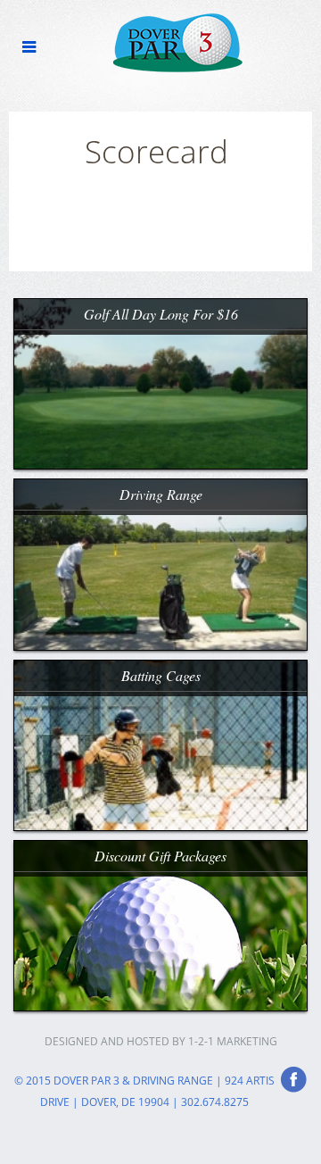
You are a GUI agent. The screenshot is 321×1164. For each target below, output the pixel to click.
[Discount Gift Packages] (160, 923)
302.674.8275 (215, 1102)
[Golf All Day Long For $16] (160, 382)
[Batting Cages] (160, 743)
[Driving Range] (160, 563)
